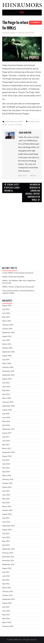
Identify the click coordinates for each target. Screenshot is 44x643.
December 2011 (8, 557)
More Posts (22, 176)
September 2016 (8, 452)
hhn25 (4, 124)
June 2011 (6, 576)
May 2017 (6, 444)
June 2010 (6, 611)
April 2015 (6, 502)
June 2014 (6, 522)
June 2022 (6, 313)
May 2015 (6, 499)
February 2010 (7, 626)
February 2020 (7, 367)
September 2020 (8, 352)
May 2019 (6, 390)
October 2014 (7, 510)
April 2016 (6, 472)
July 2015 (5, 491)
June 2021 (6, 340)
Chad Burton (29, 33)
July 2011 (5, 572)
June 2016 (6, 464)
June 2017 (6, 441)
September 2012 (8, 549)
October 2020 (7, 348)
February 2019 (7, 402)
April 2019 (6, 394)
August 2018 (7, 410)
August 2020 (7, 356)
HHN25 (20, 121)
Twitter (33, 176)
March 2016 (6, 475)
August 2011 (6, 568)
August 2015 (7, 487)
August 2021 (7, 336)
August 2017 (7, 433)
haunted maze (34, 121)
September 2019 (8, 375)
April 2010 (6, 618)
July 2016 (5, 460)
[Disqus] (22, 233)
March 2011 (6, 588)
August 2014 (7, 514)
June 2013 (6, 537)
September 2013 (8, 526)
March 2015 (6, 506)
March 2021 (6, 344)
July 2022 (5, 309)
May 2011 (6, 580)
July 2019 (5, 383)
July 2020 (5, 359)
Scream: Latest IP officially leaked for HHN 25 (11, 188)
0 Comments (35, 22)
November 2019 (8, 371)
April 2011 (6, 584)
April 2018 (6, 425)
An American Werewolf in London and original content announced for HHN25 (32, 192)
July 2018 (5, 414)
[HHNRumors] (22, 5)
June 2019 (6, 387)
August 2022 (7, 305)
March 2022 (6, 321)
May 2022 (6, 317)
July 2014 (5, 518)
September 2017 (8, 429)
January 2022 (7, 329)
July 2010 (5, 607)
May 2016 (6, 468)
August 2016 (7, 456)
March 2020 (6, 363)
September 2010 (8, 599)
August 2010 (7, 603)
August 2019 (7, 379)
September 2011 (8, 564)
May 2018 (6, 421)
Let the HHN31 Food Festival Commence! (17, 273)
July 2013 (5, 533)
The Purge (18, 124)
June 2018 (6, 417)
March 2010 (6, 622)
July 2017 (5, 437)
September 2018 (8, 406)
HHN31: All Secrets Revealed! (13, 277)
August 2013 (7, 530)
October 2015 (7, 483)
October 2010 (7, 595)
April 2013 (6, 545)
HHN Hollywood (11, 121)
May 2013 (6, 541)
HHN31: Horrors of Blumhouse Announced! (18, 287)
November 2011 (8, 560)
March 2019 (6, 398)
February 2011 (7, 591)
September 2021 (8, 332)
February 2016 (7, 479)
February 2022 (7, 325)
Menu (22, 12)
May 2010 (6, 615)
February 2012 (7, 553)
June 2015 (6, 495)
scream (10, 124)
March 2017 (6, 448)
